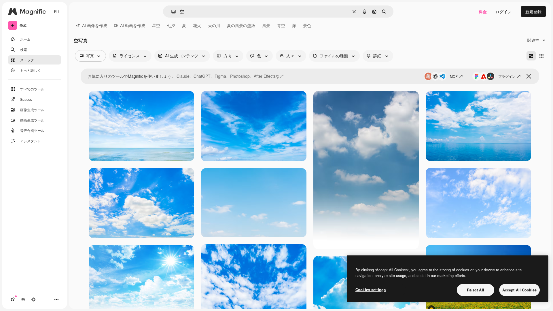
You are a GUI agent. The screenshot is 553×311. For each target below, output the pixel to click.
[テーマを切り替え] (33, 299)
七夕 (171, 25)
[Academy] (23, 299)
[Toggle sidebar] (56, 11)
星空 (156, 25)
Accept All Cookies (519, 290)
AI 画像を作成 (94, 25)
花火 (197, 25)
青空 (281, 25)
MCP (454, 76)
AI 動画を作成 (132, 25)
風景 (266, 25)
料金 (483, 11)
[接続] (12, 299)
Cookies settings (370, 289)
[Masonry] (531, 55)
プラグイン (507, 76)
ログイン (503, 11)
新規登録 (533, 11)
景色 (307, 25)
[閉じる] (528, 76)
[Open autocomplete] (171, 12)
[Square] (541, 55)
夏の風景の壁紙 (241, 25)
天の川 (214, 25)
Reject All (475, 290)
